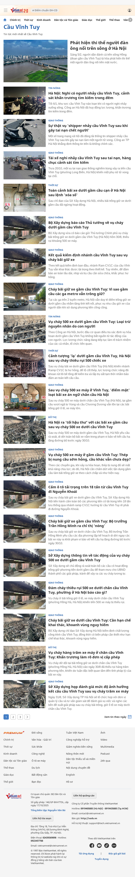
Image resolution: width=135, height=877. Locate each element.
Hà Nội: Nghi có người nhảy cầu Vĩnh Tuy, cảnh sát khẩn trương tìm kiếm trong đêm (89, 95)
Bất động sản (39, 774)
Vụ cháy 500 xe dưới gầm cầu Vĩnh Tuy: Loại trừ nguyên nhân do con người (89, 324)
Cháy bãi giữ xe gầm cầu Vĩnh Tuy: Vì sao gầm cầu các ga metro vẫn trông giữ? (88, 291)
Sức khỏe (37, 746)
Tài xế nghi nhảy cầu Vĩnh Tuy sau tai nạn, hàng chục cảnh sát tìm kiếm (89, 160)
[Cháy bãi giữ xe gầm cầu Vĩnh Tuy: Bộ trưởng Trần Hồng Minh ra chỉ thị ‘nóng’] (25, 529)
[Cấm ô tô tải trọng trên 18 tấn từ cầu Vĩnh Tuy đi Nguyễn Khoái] (25, 494)
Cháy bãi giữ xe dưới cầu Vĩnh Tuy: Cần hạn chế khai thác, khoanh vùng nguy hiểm (89, 622)
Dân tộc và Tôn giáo (66, 20)
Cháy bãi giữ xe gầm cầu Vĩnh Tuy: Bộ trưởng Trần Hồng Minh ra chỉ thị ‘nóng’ (87, 523)
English (70, 774)
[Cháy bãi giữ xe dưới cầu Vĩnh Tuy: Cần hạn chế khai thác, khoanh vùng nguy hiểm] (25, 628)
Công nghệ (38, 753)
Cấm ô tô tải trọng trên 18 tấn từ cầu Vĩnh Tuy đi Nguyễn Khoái (88, 489)
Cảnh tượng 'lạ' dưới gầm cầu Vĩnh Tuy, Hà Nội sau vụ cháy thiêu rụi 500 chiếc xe (89, 358)
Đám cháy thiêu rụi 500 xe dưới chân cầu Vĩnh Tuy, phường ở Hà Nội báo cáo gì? (88, 590)
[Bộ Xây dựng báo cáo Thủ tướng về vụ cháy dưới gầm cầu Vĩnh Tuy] (25, 230)
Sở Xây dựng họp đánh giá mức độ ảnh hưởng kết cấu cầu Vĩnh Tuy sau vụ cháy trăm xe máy (88, 689)
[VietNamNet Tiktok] (106, 847)
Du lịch (36, 767)
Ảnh (103, 732)
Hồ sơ (69, 781)
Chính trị (15, 20)
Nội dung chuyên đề (78, 767)
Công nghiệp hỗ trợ (77, 739)
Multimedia (107, 746)
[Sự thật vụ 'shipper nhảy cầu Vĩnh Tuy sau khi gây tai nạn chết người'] (25, 133)
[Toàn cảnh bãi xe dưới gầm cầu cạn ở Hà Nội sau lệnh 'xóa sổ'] (25, 198)
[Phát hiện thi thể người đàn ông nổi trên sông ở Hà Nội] (36, 61)
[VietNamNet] (5, 20)
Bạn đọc (36, 781)
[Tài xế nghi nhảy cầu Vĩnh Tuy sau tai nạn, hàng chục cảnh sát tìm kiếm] (25, 165)
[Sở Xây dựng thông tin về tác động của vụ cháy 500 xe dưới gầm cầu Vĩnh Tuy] (25, 563)
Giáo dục (87, 20)
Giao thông (55, 120)
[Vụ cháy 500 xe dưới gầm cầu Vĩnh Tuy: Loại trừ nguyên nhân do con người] (25, 329)
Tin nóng (54, 88)
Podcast (105, 753)
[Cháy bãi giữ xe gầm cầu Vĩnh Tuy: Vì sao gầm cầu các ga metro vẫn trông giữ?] (25, 297)
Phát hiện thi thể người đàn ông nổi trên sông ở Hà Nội (99, 45)
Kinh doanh (44, 20)
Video (104, 739)
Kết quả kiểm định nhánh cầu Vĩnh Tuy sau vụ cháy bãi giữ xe (88, 257)
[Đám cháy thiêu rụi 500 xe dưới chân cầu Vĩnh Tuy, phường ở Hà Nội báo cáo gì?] (25, 595)
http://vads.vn (89, 818)
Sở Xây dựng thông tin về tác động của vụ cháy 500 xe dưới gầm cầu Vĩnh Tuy (89, 557)
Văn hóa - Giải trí (41, 739)
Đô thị (52, 417)
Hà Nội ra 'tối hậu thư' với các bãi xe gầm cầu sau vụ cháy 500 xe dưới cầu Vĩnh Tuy (88, 424)
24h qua (105, 760)
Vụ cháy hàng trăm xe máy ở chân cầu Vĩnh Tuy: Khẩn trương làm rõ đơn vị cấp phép (85, 654)
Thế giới (101, 20)
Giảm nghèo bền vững (79, 746)
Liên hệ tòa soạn (42, 818)
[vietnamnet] (19, 11)
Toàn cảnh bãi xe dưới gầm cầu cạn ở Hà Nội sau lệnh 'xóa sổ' (87, 192)
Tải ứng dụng (86, 853)
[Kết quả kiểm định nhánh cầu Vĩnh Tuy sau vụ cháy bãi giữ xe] (25, 262)
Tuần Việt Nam (74, 732)
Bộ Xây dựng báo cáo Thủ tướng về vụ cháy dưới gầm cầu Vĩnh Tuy (85, 225)
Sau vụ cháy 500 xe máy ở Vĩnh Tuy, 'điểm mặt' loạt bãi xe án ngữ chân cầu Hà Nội (89, 392)
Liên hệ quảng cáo (83, 795)
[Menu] (6, 10)
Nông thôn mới (75, 753)
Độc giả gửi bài (117, 853)
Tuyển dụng (101, 859)
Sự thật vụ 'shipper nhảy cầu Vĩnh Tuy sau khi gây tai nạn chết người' (88, 128)
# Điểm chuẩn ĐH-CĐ (44, 10)
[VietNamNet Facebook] (91, 847)
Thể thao (114, 20)
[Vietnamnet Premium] (14, 734)
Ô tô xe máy (39, 760)
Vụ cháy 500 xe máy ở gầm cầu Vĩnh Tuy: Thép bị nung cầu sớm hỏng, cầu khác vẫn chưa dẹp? (89, 457)
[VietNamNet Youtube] (99, 847)
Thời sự (28, 20)
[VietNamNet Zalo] (114, 847)
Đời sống (37, 732)
